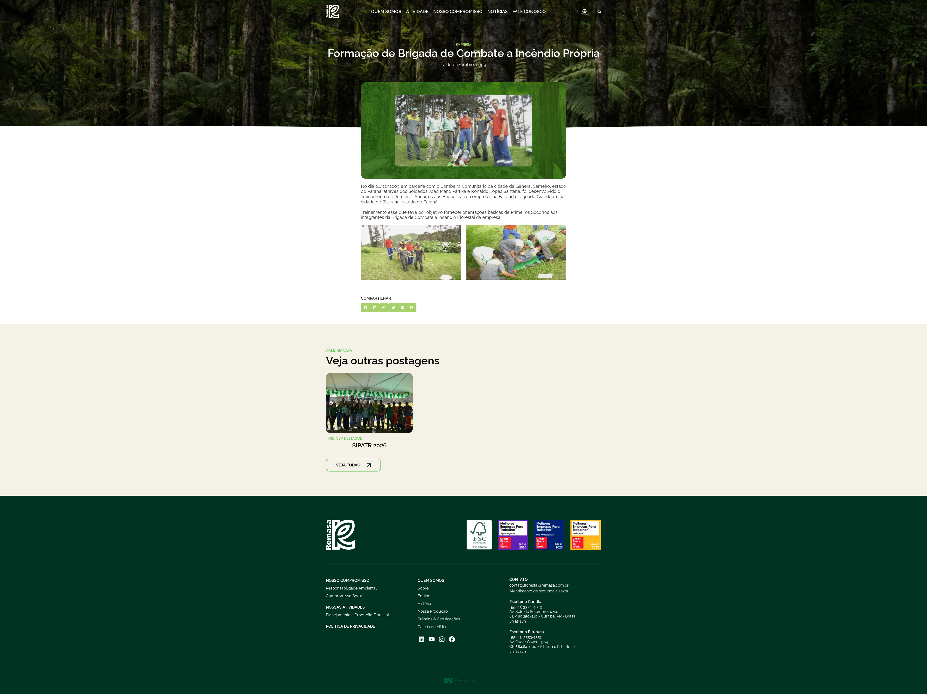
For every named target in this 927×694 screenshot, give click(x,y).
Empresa (463, 44)
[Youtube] (431, 639)
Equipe (424, 596)
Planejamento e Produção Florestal (357, 615)
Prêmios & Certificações (439, 619)
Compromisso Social (344, 596)
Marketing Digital (465, 680)
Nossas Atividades (345, 607)
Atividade (417, 11)
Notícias (497, 11)
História (424, 603)
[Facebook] (452, 639)
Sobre (423, 588)
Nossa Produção (433, 611)
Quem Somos (386, 11)
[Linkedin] (421, 639)
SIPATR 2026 (369, 445)
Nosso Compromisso (458, 11)
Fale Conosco (529, 11)
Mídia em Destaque (345, 438)
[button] (599, 11)
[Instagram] (441, 639)
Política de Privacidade (350, 626)
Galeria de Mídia (432, 627)
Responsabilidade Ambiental (351, 588)
